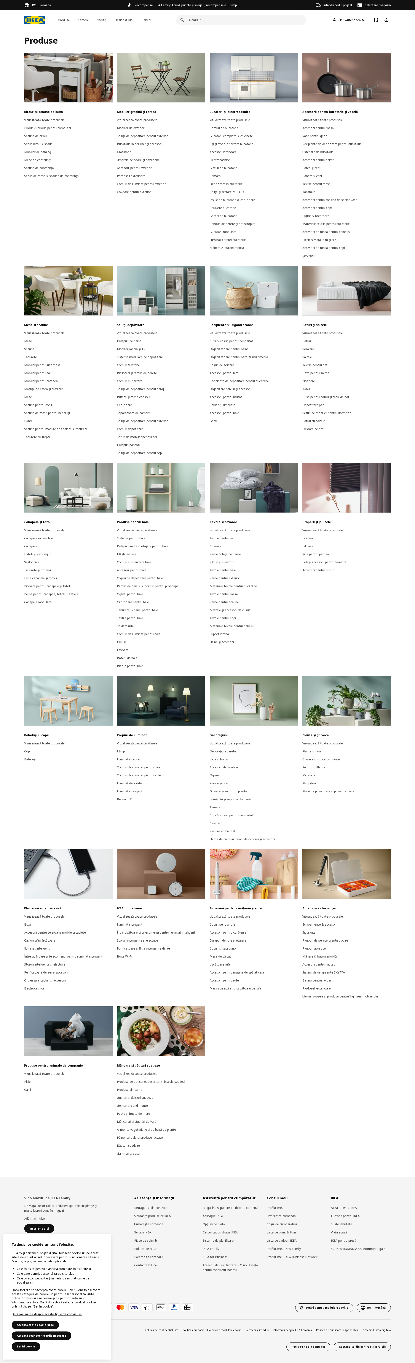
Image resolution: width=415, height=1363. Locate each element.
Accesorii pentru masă (318, 128)
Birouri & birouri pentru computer (47, 128)
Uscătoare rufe (220, 964)
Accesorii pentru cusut (318, 570)
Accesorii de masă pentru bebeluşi (326, 232)
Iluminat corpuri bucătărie (228, 240)
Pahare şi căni (312, 176)
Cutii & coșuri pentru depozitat (231, 341)
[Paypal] (174, 1307)
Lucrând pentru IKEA (345, 1216)
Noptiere (308, 381)
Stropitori (309, 783)
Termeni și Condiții (257, 1330)
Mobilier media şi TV (131, 349)
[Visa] (133, 1307)
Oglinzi (214, 775)
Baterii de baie (127, 658)
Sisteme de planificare (218, 1240)
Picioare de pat (313, 429)
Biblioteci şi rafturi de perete (137, 373)
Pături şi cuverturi (222, 562)
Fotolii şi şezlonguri (37, 554)
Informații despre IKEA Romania (292, 1330)
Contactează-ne (145, 1265)
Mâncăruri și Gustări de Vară (136, 1121)
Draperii (307, 538)
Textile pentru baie (130, 618)
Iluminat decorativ (129, 783)
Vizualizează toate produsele (44, 120)
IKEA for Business (215, 1257)
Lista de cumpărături (281, 1232)
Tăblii (306, 389)
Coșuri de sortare (222, 365)
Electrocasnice (220, 160)
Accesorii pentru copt (317, 208)
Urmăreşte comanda (148, 1224)
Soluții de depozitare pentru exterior (142, 136)
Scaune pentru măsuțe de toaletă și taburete (56, 429)
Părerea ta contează (148, 1257)
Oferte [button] (101, 20)
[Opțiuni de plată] (147, 1307)
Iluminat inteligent (129, 791)
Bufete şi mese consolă (133, 397)
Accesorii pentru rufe (224, 980)
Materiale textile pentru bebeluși (232, 626)
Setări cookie (26, 1346)
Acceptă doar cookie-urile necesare (41, 1336)
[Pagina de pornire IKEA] (34, 20)
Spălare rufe (125, 626)
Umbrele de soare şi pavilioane (138, 160)
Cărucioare (124, 405)
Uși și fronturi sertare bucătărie (231, 144)
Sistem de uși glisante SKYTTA (323, 972)
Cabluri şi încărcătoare (39, 940)
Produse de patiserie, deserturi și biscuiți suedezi (151, 1082)
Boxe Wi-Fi (124, 956)
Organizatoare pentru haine (229, 349)
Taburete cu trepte (37, 437)
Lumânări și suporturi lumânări (231, 799)
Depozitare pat (313, 405)
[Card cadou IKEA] (187, 1307)
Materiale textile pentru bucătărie (326, 224)
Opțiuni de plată (214, 1224)
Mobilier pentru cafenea (41, 381)
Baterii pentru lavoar (316, 980)
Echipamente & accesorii (319, 924)
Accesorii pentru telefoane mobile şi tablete (55, 932)
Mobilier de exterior (130, 128)
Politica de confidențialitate (161, 1330)
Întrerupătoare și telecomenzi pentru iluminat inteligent (63, 956)
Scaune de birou (35, 136)
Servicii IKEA (142, 1232)
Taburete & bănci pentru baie (137, 610)
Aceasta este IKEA (344, 1208)
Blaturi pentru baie (130, 666)
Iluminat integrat (128, 759)
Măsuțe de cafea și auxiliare (43, 389)
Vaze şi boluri (219, 759)
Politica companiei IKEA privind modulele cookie (212, 1330)
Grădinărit (124, 152)
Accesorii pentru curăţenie (228, 932)
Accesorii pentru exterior (134, 168)
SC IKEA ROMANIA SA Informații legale (358, 1249)
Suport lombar (220, 634)
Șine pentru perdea (315, 554)
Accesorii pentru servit (318, 160)
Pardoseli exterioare (131, 176)
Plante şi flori (219, 783)
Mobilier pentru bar (37, 373)
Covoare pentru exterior (134, 192)
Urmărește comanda (281, 1216)
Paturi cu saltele (313, 421)
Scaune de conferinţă (39, 168)
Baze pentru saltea (315, 373)
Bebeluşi (30, 759)
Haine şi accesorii (222, 642)
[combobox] (239, 20)
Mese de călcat (220, 956)
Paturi (306, 341)
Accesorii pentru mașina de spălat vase (329, 200)
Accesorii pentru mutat (226, 397)
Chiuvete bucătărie (223, 208)
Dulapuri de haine (129, 341)
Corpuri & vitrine (128, 365)
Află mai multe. (34, 1218)
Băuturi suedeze (128, 1145)
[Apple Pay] (160, 1307)
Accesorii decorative (224, 767)
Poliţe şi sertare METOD (227, 192)
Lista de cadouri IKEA (282, 1240)
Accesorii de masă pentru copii (323, 248)
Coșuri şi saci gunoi (223, 948)
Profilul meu (275, 1208)
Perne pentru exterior (225, 578)
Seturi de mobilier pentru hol (137, 437)
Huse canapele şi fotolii (40, 578)
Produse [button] (64, 20)
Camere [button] (83, 20)
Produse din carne (129, 1090)
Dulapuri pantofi (128, 445)
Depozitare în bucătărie (226, 184)
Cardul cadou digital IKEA (220, 1232)
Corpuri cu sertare (129, 381)
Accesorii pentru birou (225, 373)
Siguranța (309, 932)
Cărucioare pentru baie (133, 602)
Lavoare (122, 650)
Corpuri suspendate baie (134, 562)
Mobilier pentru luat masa (42, 365)
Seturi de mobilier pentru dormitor (326, 413)
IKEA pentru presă (343, 1240)
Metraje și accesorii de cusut (230, 610)
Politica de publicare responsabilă (337, 1330)
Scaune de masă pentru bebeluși (47, 413)
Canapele (30, 546)
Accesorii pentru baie (224, 413)
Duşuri (121, 642)
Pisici (27, 1082)
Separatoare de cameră (133, 413)
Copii (27, 751)
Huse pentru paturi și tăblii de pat (325, 397)
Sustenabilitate (341, 1224)
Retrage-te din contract (151, 1208)
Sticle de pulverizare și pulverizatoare (328, 791)
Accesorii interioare (223, 152)
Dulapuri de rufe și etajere (228, 940)
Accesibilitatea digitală (377, 1330)
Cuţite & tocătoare (315, 216)
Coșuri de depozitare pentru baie (140, 578)
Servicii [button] (146, 20)
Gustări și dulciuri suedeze (135, 1097)
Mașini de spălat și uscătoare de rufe (236, 988)
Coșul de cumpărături (282, 1224)
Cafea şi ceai (311, 168)
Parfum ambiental (222, 831)
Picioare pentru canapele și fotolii (47, 586)
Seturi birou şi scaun (38, 144)
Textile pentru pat (314, 365)
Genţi (213, 421)
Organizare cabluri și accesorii (230, 389)
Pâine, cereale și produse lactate (140, 1137)
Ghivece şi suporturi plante (228, 791)
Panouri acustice (314, 948)
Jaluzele (307, 546)
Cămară (215, 176)
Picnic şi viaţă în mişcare (319, 240)
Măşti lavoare (126, 554)
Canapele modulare (37, 602)
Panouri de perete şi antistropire (232, 224)
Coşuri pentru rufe (222, 924)
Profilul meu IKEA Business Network (292, 1257)
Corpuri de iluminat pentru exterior (141, 184)
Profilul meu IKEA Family (284, 1249)
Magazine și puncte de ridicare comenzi (230, 1208)
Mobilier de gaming (37, 152)
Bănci (28, 421)
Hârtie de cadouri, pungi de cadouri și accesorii (242, 839)
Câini (27, 1090)
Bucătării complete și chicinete (231, 136)
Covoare (216, 546)
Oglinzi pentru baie (130, 594)
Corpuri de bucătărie (224, 128)
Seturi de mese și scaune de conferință (51, 176)
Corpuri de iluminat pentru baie (138, 634)
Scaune (29, 349)
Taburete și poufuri (37, 570)
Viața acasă (339, 1232)
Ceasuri (215, 823)
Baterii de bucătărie (223, 216)
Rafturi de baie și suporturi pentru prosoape (148, 586)
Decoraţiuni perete (223, 751)
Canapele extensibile (38, 538)
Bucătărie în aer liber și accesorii (139, 144)
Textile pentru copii (223, 618)
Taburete (30, 357)
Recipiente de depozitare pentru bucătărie (332, 144)
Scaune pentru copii (38, 405)
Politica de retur (145, 1249)
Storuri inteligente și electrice (44, 964)
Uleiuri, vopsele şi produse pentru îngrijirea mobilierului (340, 996)
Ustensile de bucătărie (318, 152)
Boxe (28, 924)
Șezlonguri (31, 562)
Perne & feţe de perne (225, 554)
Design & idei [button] (124, 20)
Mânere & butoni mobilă (227, 248)
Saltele (307, 357)
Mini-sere (308, 775)
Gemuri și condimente (132, 1105)
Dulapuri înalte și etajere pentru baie (142, 546)
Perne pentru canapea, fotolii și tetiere (51, 594)
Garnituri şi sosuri (129, 1153)
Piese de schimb (145, 1240)
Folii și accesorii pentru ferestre (324, 562)
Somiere (308, 349)
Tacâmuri (308, 192)
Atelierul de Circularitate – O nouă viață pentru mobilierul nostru (230, 1267)
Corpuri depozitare (130, 429)
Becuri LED (124, 799)
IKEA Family (211, 1249)
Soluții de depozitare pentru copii (140, 453)
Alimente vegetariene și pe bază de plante (146, 1129)
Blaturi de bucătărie (223, 168)
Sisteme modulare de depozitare (140, 357)
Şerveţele (308, 256)
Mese (28, 341)
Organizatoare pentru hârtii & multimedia (239, 357)
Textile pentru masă (316, 184)
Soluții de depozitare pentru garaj (140, 389)
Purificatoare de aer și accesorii (46, 972)
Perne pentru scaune (224, 602)
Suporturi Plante (313, 767)
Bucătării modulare (223, 232)
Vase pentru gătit (314, 136)
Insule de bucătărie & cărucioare (232, 200)
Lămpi (121, 751)
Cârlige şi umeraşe (222, 405)
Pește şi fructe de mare (133, 1113)
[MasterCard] (120, 1307)
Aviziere (215, 807)
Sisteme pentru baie (131, 538)
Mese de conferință (37, 160)
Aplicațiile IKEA (213, 1216)
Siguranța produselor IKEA (152, 1216)
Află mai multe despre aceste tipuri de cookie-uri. (47, 1314)
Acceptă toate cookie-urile (35, 1325)
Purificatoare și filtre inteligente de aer (144, 948)
